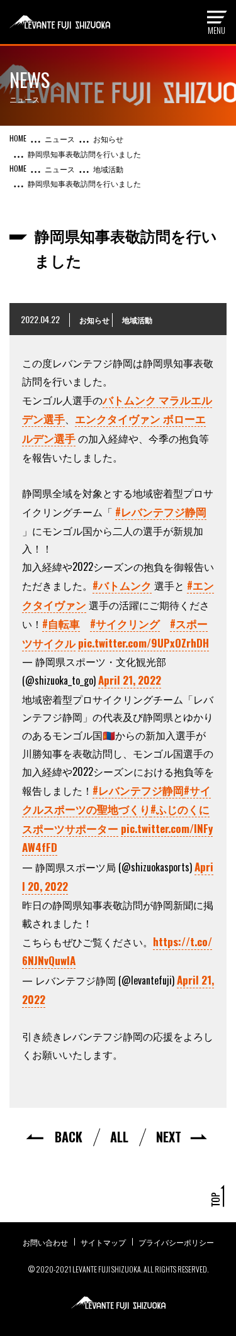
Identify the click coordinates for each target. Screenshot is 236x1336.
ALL (119, 1136)
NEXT (168, 1136)
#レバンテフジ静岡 (160, 511)
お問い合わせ (45, 1242)
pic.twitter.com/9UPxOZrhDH (143, 643)
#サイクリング (125, 623)
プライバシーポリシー (176, 1242)
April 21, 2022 (129, 680)
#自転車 (61, 623)
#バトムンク (122, 585)
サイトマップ (103, 1242)
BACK (68, 1136)
